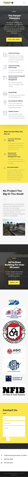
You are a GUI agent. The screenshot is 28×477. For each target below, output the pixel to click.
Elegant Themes (13, 473)
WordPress (14, 475)
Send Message (18, 439)
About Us (14, 282)
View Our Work (14, 39)
